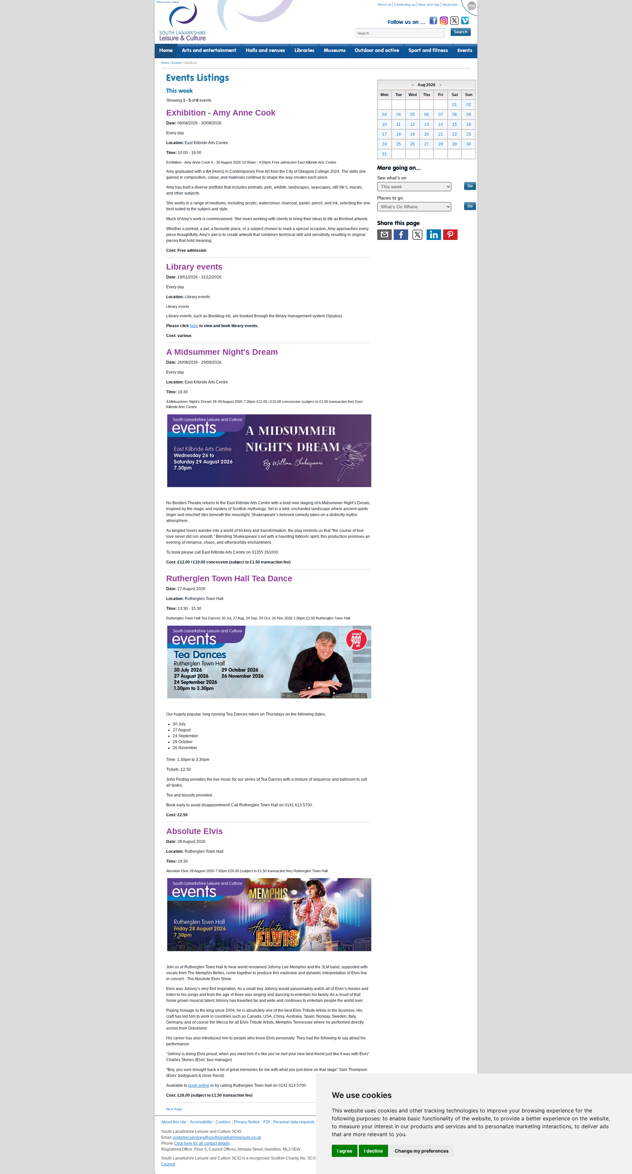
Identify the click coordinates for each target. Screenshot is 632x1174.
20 (426, 134)
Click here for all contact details (202, 1143)
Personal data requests (294, 1122)
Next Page (174, 1109)
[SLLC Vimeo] (465, 25)
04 (398, 114)
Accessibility (201, 1122)
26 (412, 144)
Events (465, 50)
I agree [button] (344, 1151)
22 (454, 134)
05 (412, 114)
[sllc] (183, 25)
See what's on (392, 177)
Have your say (428, 4)
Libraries (304, 50)
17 (384, 134)
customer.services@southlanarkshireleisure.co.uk (216, 1137)
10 (384, 124)
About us (384, 4)
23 (468, 134)
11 (398, 124)
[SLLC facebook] (434, 25)
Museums (335, 50)
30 (468, 144)
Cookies (223, 1122)
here (194, 326)
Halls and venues (265, 50)
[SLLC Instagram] (444, 25)
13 (426, 124)
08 (454, 114)
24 (384, 144)
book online (198, 1085)
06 (426, 114)
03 (384, 114)
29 (454, 144)
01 (454, 104)
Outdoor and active (377, 50)
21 (440, 134)
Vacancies (450, 4)
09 (468, 114)
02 (468, 104)
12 (412, 124)
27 (426, 144)
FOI (266, 1122)
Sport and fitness (428, 50)
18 (398, 134)
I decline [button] (373, 1151)
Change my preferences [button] (422, 1151)
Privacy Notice (247, 1122)
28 (440, 144)
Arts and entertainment (209, 50)
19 (412, 134)
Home (165, 50)
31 (384, 154)
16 (468, 124)
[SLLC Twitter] (455, 25)
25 (398, 144)
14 (440, 124)
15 (454, 124)
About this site (173, 1122)
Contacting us (404, 4)
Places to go (390, 197)
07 (440, 114)
